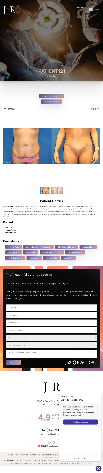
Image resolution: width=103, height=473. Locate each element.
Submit (12, 362)
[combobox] (51, 330)
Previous (11, 108)
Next (93, 108)
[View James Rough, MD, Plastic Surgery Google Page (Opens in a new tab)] (54, 443)
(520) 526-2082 (81, 362)
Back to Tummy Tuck (50, 96)
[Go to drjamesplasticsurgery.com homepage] (27, 9)
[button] (91, 9)
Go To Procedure (50, 101)
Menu (97, 9)
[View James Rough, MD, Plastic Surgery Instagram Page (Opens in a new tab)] (49, 443)
